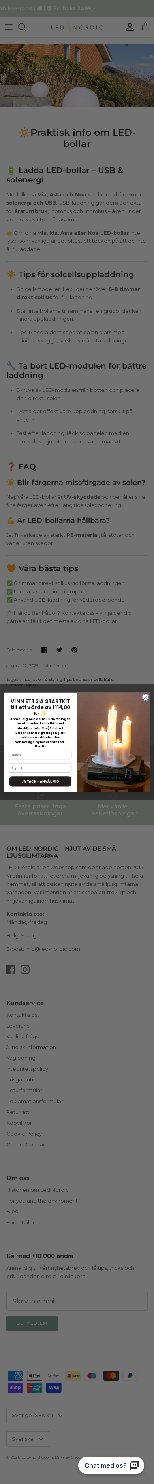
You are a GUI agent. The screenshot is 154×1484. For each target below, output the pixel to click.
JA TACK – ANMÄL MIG (40, 781)
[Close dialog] (146, 697)
